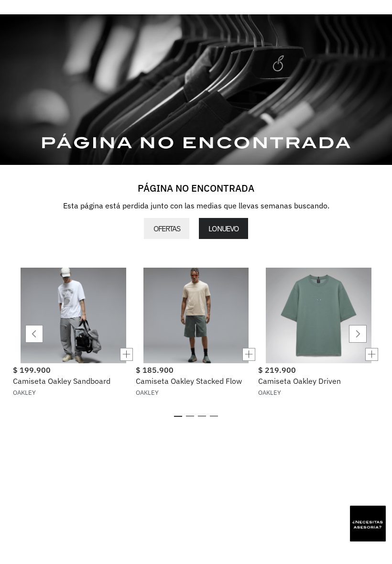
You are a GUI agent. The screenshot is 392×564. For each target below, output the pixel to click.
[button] (73, 354)
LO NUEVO (223, 228)
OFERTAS (166, 228)
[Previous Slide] (34, 334)
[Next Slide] (358, 334)
